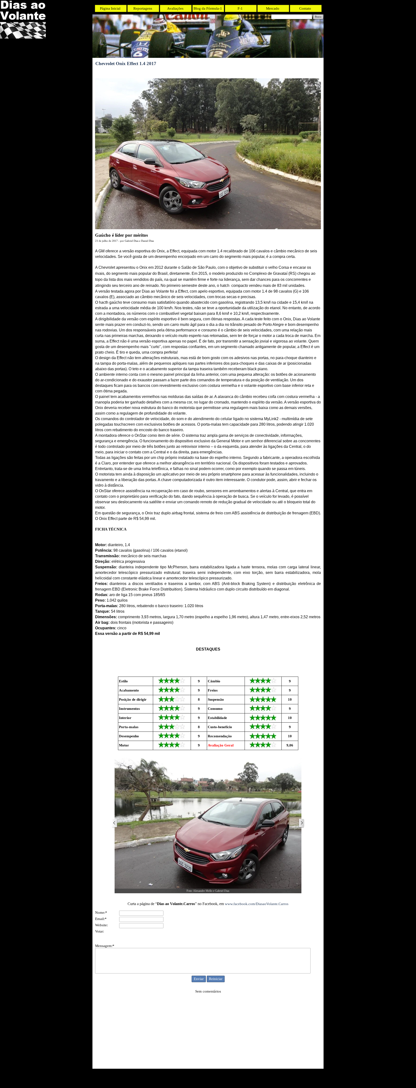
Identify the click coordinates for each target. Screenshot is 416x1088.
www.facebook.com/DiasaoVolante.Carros (256, 904)
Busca (318, 16)
